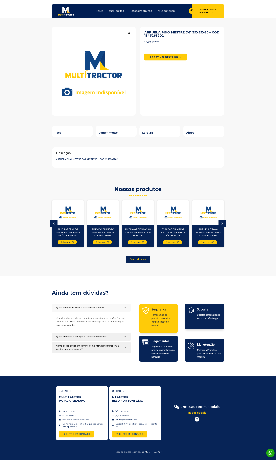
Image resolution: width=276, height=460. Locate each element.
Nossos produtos (141, 11)
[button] (129, 33)
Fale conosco (166, 11)
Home (99, 11)
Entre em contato (208, 9)
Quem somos (116, 11)
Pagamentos (160, 341)
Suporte (202, 309)
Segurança (159, 309)
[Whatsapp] (197, 419)
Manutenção (206, 344)
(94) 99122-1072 (208, 12)
